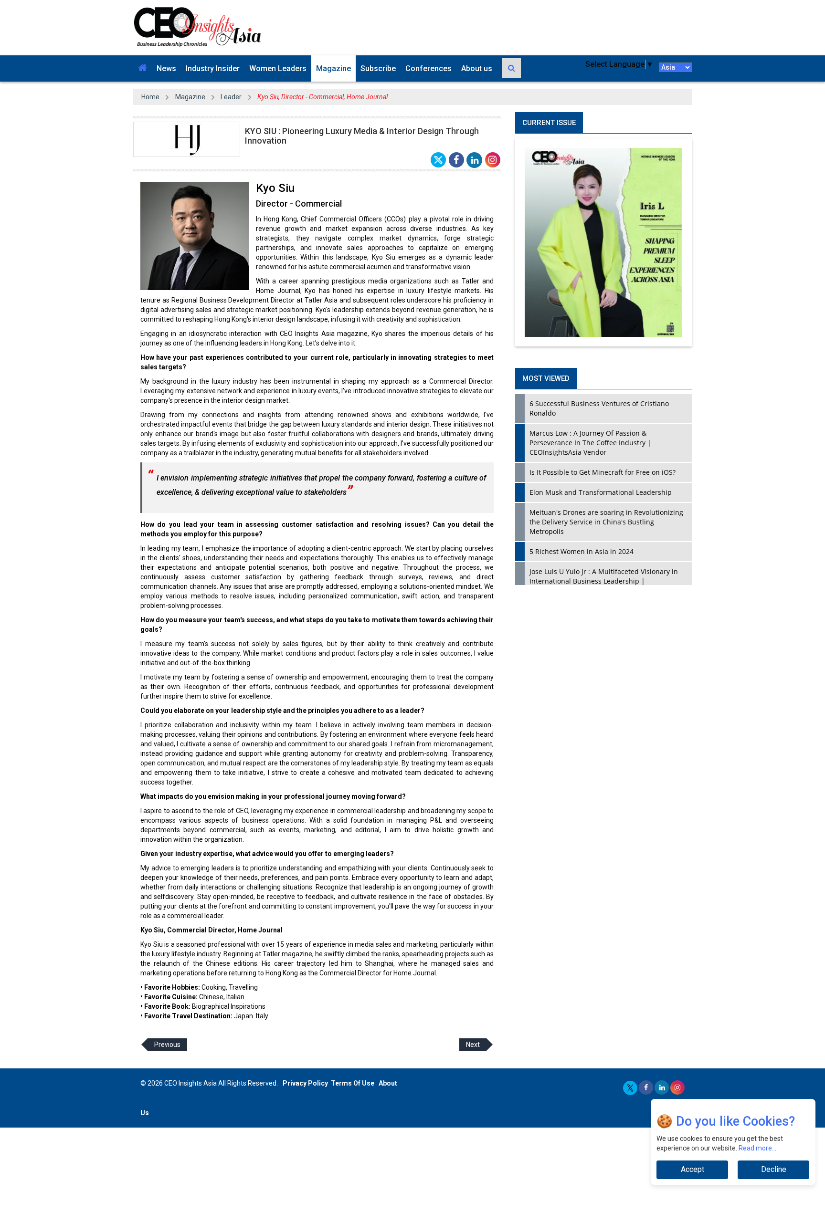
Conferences (428, 68)
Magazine (333, 68)
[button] (142, 68)
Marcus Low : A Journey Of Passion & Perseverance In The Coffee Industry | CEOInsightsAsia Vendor (590, 443)
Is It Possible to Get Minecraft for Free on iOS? (602, 472)
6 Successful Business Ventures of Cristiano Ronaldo (599, 408)
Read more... (758, 1148)
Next (473, 1044)
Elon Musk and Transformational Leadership (600, 492)
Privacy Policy (305, 1083)
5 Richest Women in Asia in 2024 (581, 551)
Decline (773, 1169)
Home (150, 97)
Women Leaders (278, 68)
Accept (692, 1169)
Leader (231, 97)
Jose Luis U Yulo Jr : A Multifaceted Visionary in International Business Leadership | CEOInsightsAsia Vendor (603, 581)
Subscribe (378, 68)
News (166, 68)
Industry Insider (213, 68)
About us (476, 68)
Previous (167, 1044)
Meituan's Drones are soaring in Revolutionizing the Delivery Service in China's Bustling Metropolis (606, 522)
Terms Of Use (352, 1083)
